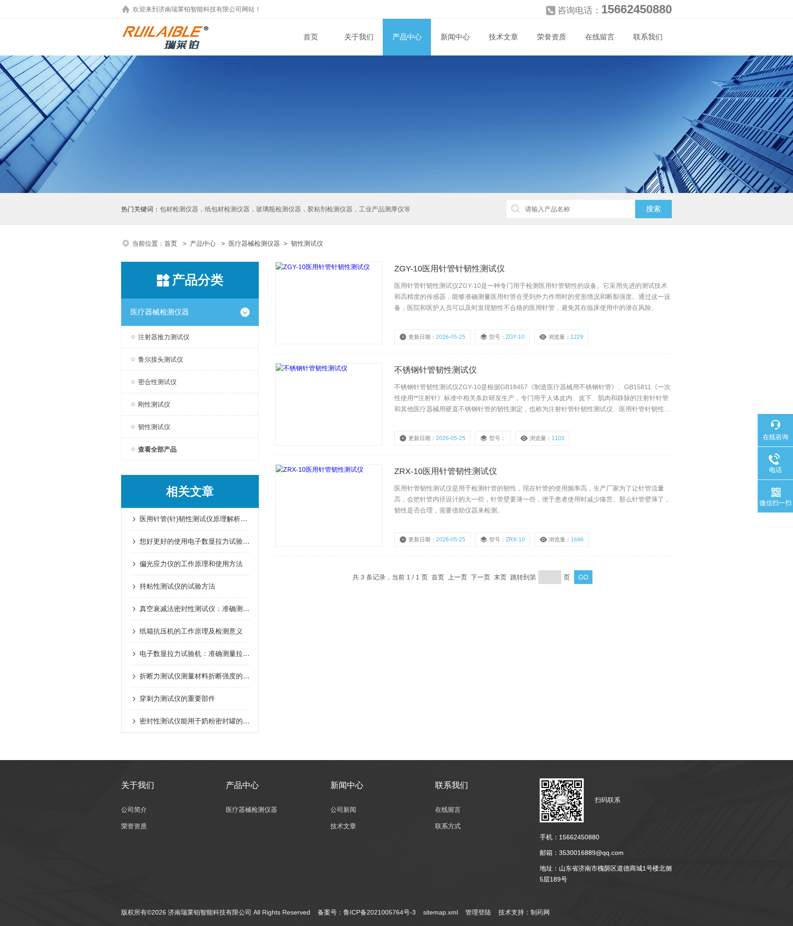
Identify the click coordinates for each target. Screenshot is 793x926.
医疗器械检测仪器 (254, 243)
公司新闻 (343, 809)
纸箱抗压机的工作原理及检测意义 (191, 631)
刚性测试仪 (154, 404)
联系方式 (448, 826)
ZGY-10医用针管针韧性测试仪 (449, 268)
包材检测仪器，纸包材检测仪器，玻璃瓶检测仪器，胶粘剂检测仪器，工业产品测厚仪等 (285, 209)
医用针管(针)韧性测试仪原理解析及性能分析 (195, 519)
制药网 (540, 912)
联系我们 (648, 37)
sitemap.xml (440, 912)
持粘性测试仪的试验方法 (177, 586)
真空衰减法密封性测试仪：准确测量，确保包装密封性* (195, 608)
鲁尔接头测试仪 (160, 359)
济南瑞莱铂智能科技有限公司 (200, 9)
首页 (310, 37)
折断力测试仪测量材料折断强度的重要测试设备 (195, 676)
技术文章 (503, 37)
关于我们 (359, 37)
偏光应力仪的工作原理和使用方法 (191, 564)
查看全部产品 (157, 449)
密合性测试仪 (157, 382)
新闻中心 (455, 37)
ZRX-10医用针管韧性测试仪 (445, 471)
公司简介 (134, 809)
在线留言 (599, 37)
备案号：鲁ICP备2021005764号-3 (367, 912)
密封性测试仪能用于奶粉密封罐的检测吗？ (195, 721)
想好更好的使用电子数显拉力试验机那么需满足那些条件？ (195, 541)
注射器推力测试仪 (164, 337)
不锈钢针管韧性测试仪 (435, 370)
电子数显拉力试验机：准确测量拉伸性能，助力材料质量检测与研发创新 (195, 653)
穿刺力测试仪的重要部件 (177, 698)
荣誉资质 (551, 37)
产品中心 (407, 37)
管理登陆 (478, 912)
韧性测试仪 (307, 243)
